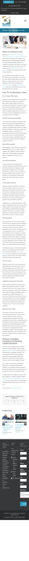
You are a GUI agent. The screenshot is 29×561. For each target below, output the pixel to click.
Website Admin (21, 517)
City (21, 477)
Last (21, 460)
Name (22, 450)
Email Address (23, 470)
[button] (3, 424)
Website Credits (13, 517)
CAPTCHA (23, 490)
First (21, 455)
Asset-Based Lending (16, 388)
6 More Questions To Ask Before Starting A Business (20, 427)
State (22, 484)
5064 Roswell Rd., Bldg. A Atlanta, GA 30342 (15, 463)
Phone (22, 463)
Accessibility (7, 517)
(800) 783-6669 (22, 2)
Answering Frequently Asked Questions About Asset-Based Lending (7, 427)
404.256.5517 (15, 478)
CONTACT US (8, 2)
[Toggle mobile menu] (25, 21)
